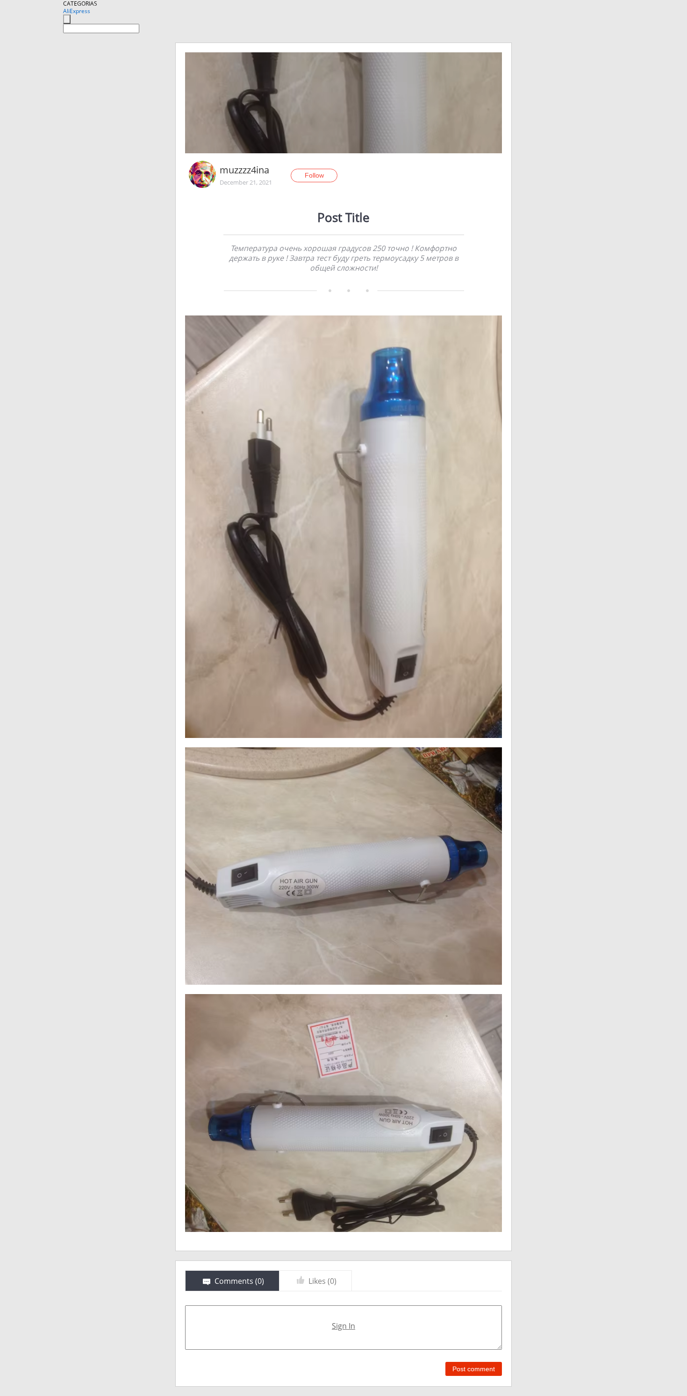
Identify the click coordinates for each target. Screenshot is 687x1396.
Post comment (473, 1369)
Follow (314, 175)
